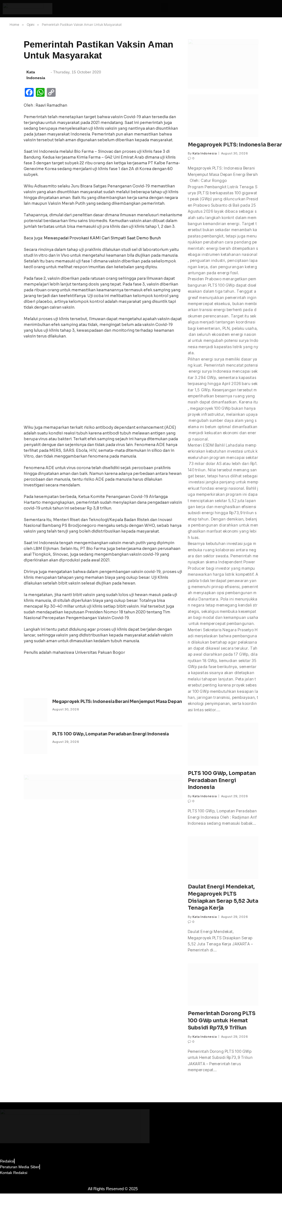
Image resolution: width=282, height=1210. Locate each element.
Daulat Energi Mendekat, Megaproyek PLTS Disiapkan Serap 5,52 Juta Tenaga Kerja (223, 897)
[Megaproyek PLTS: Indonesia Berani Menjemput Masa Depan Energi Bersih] (35, 710)
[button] (164, 7)
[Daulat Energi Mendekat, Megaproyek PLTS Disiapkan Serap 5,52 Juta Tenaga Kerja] (223, 857)
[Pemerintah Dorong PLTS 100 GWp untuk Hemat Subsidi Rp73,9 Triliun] (223, 984)
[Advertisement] (103, 383)
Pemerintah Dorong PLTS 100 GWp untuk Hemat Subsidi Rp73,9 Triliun (222, 1020)
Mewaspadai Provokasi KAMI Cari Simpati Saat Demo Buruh (102, 238)
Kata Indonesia (204, 153)
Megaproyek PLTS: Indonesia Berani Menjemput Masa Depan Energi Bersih (132, 701)
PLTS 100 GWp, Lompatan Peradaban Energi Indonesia (110, 733)
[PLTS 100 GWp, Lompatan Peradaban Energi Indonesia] (35, 742)
